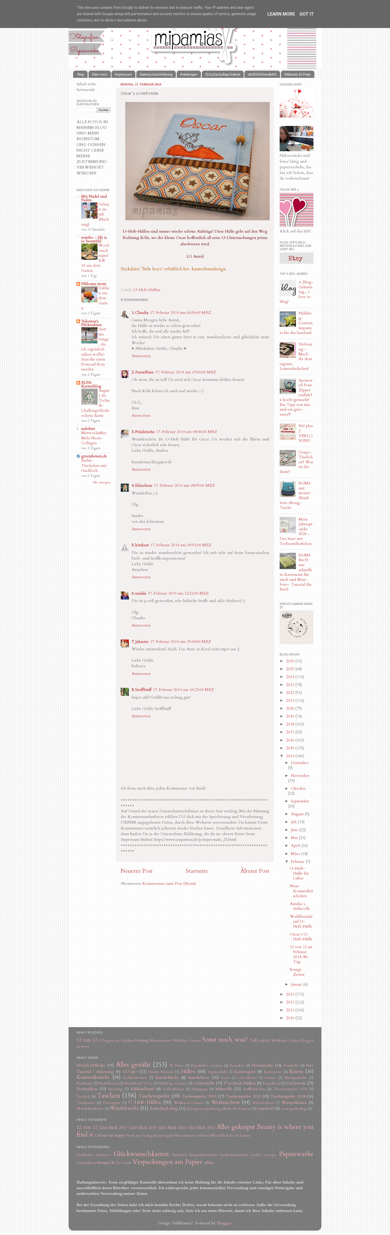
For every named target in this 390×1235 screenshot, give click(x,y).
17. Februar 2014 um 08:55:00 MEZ (184, 485)
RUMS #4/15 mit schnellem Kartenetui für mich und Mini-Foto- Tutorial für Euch (296, 572)
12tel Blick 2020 (172, 1128)
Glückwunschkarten (141, 1153)
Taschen (108, 1095)
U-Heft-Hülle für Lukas (299, 873)
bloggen (307, 1040)
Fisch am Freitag (139, 1135)
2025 (290, 669)
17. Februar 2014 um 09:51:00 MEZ (180, 545)
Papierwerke (296, 1153)
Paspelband (272, 1083)
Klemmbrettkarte (203, 1154)
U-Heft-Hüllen (147, 290)
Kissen (296, 1071)
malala (140, 593)
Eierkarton (103, 1155)
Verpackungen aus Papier (167, 1161)
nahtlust (88, 428)
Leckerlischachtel (234, 1154)
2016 (290, 740)
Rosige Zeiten (297, 972)
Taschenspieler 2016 (243, 1096)
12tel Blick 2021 (201, 1128)
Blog (80, 74)
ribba (208, 1162)
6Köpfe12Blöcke (91, 1065)
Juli (294, 822)
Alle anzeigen (101, 482)
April (296, 845)
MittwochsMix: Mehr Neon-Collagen (94, 437)
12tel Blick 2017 (113, 1128)
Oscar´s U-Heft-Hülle (301, 936)
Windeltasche (124, 1108)
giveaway (83, 1046)
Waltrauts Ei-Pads (297, 74)
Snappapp (200, 1089)
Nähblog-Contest (186, 1040)
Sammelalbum (86, 1163)
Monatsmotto (160, 1040)
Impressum (123, 74)
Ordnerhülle (204, 1083)
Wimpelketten (294, 1102)
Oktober (298, 788)
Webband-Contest (285, 1040)
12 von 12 (87, 1040)
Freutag (141, 1040)
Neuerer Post (137, 871)
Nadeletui (85, 1083)
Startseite (197, 871)
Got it (306, 14)
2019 (290, 716)
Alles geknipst (236, 1126)
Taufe (127, 1162)
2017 (290, 732)
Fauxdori (237, 1065)
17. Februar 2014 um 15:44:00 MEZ (180, 641)
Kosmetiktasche (93, 1077)
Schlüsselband (142, 1089)
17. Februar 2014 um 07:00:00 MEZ (185, 372)
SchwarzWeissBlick (213, 1135)
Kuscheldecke (167, 1077)
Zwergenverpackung (204, 1108)
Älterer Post (254, 871)
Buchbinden (85, 1155)
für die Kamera (239, 1108)
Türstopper (112, 1102)
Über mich (99, 74)
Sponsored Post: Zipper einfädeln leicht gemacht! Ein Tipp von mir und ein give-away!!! (296, 397)
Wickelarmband (263, 1103)
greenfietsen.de (94, 456)
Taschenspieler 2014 (198, 1096)
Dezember (300, 763)
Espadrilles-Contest (206, 1065)
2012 (290, 1002)
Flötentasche (262, 1065)
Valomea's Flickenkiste (91, 323)
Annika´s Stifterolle (300, 906)
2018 (290, 724)
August (298, 814)
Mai (295, 838)
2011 (290, 1010)
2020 (290, 708)
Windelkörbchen (90, 1108)
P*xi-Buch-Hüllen (240, 1083)
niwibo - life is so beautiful (94, 239)
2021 (290, 700)
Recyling (115, 1089)
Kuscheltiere (199, 1077)
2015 (290, 748)
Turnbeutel (86, 1102)
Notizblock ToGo (138, 1083)
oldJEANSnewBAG (262, 74)
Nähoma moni (93, 284)
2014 (290, 756)
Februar (298, 861)
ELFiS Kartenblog (91, 384)
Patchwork (296, 1083)
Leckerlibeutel (247, 1078)
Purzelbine (144, 372)
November (300, 776)
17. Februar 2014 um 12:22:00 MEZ (178, 593)
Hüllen (188, 1071)
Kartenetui (272, 1071)
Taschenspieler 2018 (287, 1096)
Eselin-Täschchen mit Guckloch (94, 465)
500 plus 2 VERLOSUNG (306, 433)
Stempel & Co (109, 1162)
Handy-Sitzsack (160, 1071)
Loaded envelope (263, 1155)
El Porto (176, 1065)
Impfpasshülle (217, 1072)
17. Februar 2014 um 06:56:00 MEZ (180, 312)
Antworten (141, 356)
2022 (290, 692)
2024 (290, 677)
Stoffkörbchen (254, 1089)
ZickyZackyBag (164, 1108)
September (300, 801)
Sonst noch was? (225, 1039)
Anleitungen (188, 74)
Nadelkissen (108, 1083)
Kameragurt (244, 1072)
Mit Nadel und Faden (94, 198)
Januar (297, 984)
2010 (290, 1018)
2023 (290, 685)
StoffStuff (143, 690)
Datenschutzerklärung (156, 74)
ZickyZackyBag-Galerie (222, 74)
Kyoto (225, 1078)
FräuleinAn (145, 432)
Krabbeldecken (135, 1077)
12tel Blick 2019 (142, 1128)
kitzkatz (142, 545)
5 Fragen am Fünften (116, 1040)
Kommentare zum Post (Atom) (169, 883)
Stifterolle (223, 1089)
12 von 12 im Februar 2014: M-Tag (301, 954)
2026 (290, 661)
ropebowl (265, 1108)
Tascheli (83, 1096)
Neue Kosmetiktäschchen (301, 891)
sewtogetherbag (294, 1108)
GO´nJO (130, 1072)
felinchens (143, 485)
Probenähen (87, 1089)
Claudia (142, 312)
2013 (290, 994)
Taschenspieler (154, 1096)
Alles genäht (133, 1064)
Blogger (224, 1223)
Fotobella (291, 1065)
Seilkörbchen (173, 1089)
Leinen (270, 1077)
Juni (295, 830)
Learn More (281, 14)
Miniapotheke (295, 1077)
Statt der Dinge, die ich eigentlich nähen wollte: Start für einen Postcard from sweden (95, 349)
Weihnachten (225, 1102)
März (296, 854)
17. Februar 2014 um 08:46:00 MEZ (186, 432)
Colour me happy (110, 1135)
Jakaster (142, 641)
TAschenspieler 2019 (290, 1089)
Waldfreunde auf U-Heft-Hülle (301, 921)
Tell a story (260, 1040)
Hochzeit (179, 1154)
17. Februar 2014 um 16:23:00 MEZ (183, 690)
